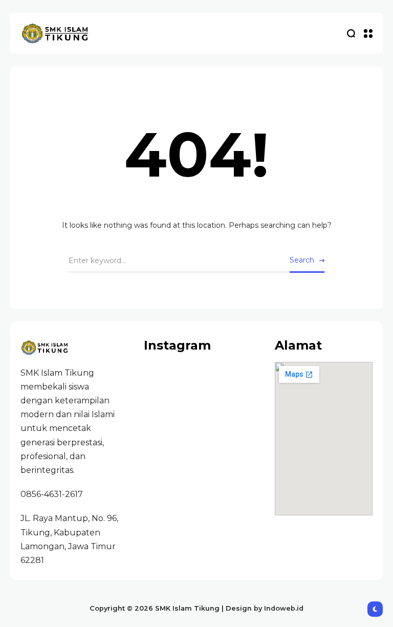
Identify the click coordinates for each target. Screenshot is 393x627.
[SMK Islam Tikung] (56, 33)
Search (302, 260)
